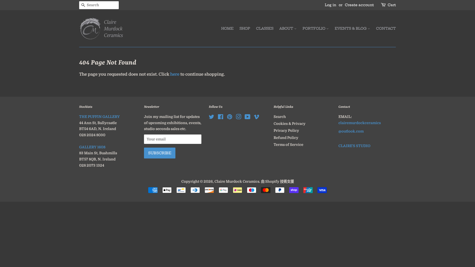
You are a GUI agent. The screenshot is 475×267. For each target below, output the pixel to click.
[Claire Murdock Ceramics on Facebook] (220, 118)
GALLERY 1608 (92, 147)
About (286, 28)
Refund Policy (286, 138)
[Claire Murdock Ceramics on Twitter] (211, 118)
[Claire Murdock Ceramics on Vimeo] (256, 118)
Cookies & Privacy (290, 124)
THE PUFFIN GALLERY (99, 117)
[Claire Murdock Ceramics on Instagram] (238, 118)
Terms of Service (288, 145)
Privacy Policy (286, 131)
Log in (330, 5)
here (174, 74)
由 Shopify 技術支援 (277, 181)
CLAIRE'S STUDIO (354, 146)
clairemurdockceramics (359, 123)
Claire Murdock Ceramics (236, 181)
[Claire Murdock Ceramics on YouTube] (247, 118)
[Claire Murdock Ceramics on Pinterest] (229, 118)
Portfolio (314, 28)
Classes (264, 28)
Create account (359, 5)
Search (280, 117)
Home (227, 28)
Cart (392, 5)
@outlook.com (351, 131)
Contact (386, 28)
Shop (244, 28)
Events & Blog (351, 28)
